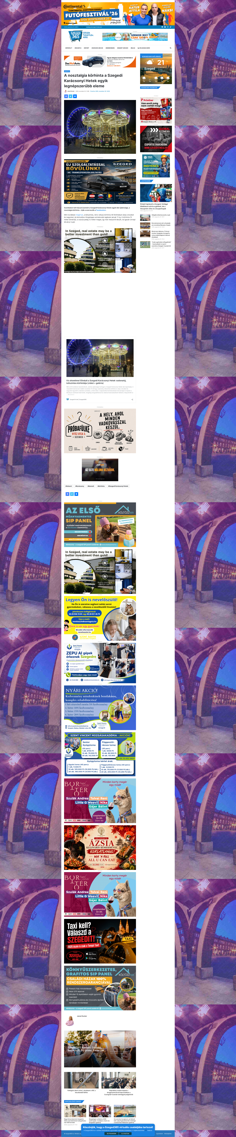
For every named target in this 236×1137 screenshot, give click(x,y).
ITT (146, 1130)
